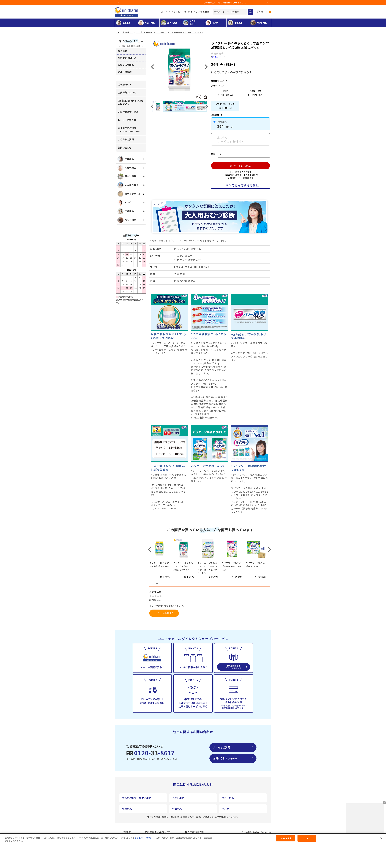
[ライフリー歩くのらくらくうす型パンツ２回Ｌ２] (179, 66)
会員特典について (127, 92)
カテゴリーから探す (144, 32)
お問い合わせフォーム (225, 758)
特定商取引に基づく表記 (158, 832)
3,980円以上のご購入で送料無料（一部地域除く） (193, 2)
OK (306, 838)
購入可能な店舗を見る (240, 185)
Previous (118, 2)
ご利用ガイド (124, 84)
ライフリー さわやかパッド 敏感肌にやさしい (231, 566)
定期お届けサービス (128, 111)
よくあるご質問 (126, 139)
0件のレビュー (218, 57)
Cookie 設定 (285, 838)
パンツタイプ (161, 32)
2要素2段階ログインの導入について (130, 102)
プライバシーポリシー (144, 837)
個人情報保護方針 (194, 832)
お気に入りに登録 (199, 97)
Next (267, 2)
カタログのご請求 (129, 129)
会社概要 (126, 832)
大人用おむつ (127, 32)
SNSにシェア (205, 97)
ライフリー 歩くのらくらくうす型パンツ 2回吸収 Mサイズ (183, 566)
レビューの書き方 (127, 120)
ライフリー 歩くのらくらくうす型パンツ (186, 32)
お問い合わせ (124, 147)
